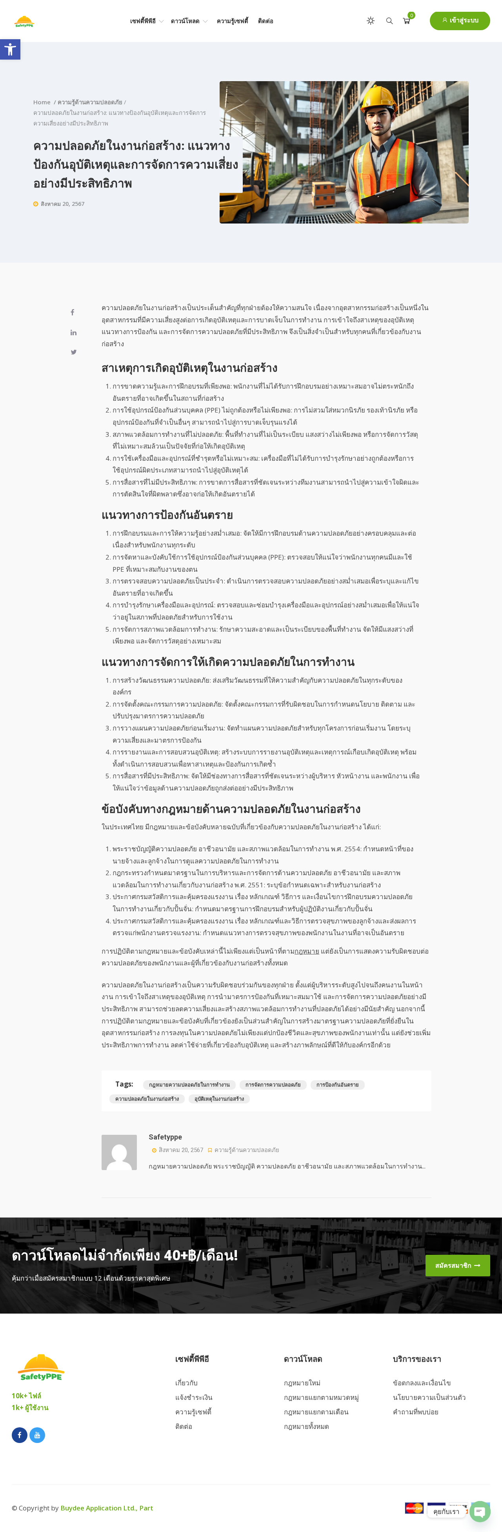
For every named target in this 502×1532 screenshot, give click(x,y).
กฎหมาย (307, 951)
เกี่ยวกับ (186, 1382)
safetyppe (165, 1137)
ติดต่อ (265, 21)
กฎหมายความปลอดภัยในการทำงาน (189, 1084)
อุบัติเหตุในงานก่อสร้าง (219, 1098)
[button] (10, 49)
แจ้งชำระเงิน (194, 1397)
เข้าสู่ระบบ (463, 20)
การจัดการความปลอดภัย (273, 1084)
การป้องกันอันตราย (337, 1084)
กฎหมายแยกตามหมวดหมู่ (321, 1397)
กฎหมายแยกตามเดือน (316, 1411)
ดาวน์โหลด (186, 21)
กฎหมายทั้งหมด (306, 1426)
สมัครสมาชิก (454, 1265)
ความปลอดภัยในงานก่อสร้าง (147, 1098)
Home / (45, 102)
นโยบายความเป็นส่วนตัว (429, 1397)
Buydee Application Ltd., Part (106, 1507)
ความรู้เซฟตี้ (232, 21)
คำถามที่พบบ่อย (415, 1411)
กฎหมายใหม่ (302, 1382)
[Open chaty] (480, 1512)
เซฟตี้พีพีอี (143, 21)
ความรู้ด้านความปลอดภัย (90, 102)
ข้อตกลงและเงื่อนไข (422, 1382)
